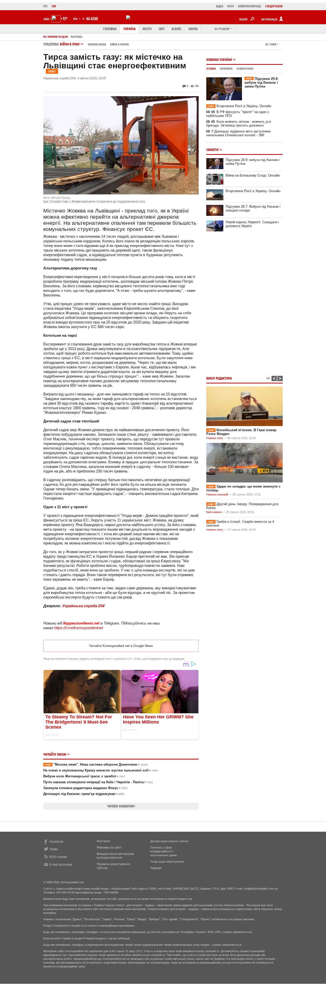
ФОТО (230, 6)
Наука (193, 28)
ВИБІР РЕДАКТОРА (219, 378)
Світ (162, 28)
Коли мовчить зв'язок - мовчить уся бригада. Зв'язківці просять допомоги (238, 123)
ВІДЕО (219, 6)
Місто (147, 28)
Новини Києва (97, 44)
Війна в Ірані (94, 44)
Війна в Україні (119, 44)
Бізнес (176, 28)
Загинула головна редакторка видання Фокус (85, 788)
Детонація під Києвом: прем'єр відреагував (84, 794)
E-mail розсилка (60, 864)
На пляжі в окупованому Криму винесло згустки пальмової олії (100, 770)
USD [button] (75, 19)
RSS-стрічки (58, 857)
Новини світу (214, 438)
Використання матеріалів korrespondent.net (115, 856)
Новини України (219, 59)
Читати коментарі (121, 806)
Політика (76, 37)
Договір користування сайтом (169, 841)
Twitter (53, 849)
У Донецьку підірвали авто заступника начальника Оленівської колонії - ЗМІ (238, 133)
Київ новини (214, 512)
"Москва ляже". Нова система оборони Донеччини (96, 764)
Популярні (226, 68)
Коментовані (245, 68)
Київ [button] (46, 19)
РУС (45, 6)
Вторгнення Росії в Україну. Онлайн (239, 106)
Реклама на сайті (109, 847)
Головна (109, 28)
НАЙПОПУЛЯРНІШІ (249, 6)
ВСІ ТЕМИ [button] (270, 44)
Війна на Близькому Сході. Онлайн (253, 175)
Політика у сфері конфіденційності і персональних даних (163, 851)
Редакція (155, 867)
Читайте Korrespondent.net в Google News (121, 646)
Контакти (103, 841)
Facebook (56, 841)
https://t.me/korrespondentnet (78, 628)
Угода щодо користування (167, 861)
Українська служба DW (83, 606)
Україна (129, 28)
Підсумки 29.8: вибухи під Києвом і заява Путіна (261, 82)
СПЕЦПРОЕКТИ (274, 6)
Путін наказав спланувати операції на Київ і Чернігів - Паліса (98, 782)
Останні (211, 68)
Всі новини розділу (55, 37)
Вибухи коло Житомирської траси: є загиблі (84, 776)
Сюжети (212, 149)
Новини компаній (217, 494)
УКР (54, 6)
